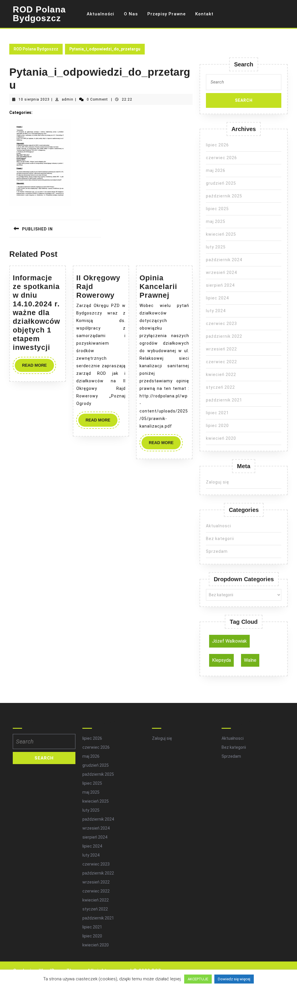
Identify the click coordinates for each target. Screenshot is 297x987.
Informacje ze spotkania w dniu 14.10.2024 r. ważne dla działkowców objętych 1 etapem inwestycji (36, 312)
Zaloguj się (217, 482)
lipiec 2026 (217, 145)
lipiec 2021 (217, 412)
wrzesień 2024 (221, 272)
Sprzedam (217, 551)
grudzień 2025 (221, 183)
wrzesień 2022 (221, 349)
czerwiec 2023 (221, 323)
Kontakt (204, 14)
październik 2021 (224, 400)
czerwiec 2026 (221, 157)
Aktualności (100, 14)
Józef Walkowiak (229, 641)
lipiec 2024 (217, 298)
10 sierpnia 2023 (34, 99)
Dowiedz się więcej (234, 979)
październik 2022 (224, 336)
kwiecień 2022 (221, 374)
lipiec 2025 (217, 208)
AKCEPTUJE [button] (198, 979)
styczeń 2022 (220, 387)
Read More (38, 367)
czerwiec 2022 (221, 361)
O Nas (131, 14)
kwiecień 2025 (221, 234)
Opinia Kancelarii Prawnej (158, 286)
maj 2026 (215, 170)
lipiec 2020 (217, 425)
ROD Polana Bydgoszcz (39, 14)
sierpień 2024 (220, 285)
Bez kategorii (220, 538)
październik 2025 (224, 196)
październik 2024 (224, 259)
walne (250, 660)
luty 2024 (216, 310)
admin (67, 99)
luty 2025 (216, 247)
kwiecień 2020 (221, 438)
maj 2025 (215, 221)
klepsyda (221, 660)
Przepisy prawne (166, 14)
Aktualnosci (218, 526)
